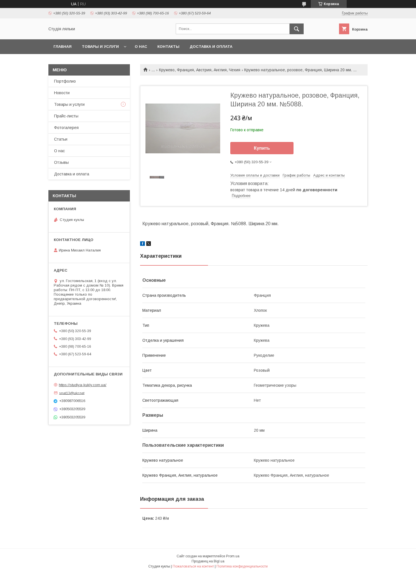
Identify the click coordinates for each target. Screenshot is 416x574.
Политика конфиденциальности (242, 566)
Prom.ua (232, 556)
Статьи (60, 139)
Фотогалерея (66, 127)
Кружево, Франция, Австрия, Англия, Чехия (199, 70)
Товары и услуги (100, 46)
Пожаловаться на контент (193, 566)
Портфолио (65, 81)
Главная (62, 46)
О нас (141, 46)
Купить (262, 148)
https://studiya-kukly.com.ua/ (82, 385)
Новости (62, 93)
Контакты (168, 46)
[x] (148, 244)
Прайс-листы (66, 116)
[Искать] (297, 28)
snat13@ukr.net (71, 393)
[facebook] (142, 244)
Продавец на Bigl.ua (208, 561)
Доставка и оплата (211, 46)
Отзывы (61, 162)
